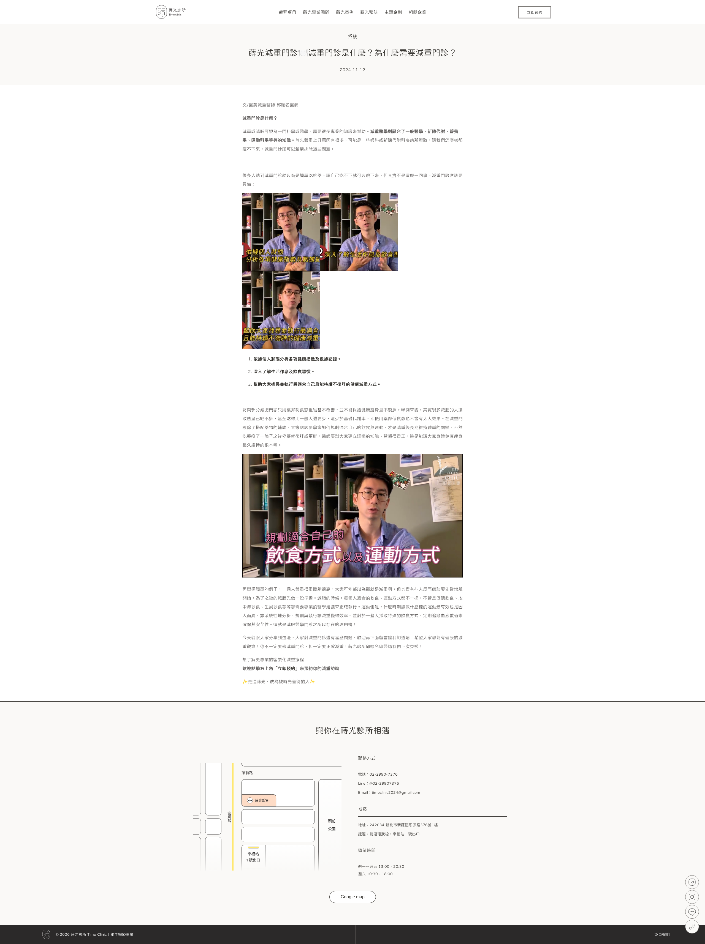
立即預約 (286, 668)
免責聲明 (662, 934)
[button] (352, 271)
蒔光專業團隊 (316, 12)
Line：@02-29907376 (378, 783)
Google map (353, 896)
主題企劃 (393, 12)
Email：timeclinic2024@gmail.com (389, 792)
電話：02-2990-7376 (378, 774)
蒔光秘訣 (369, 12)
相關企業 (417, 12)
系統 (352, 36)
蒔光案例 (345, 12)
